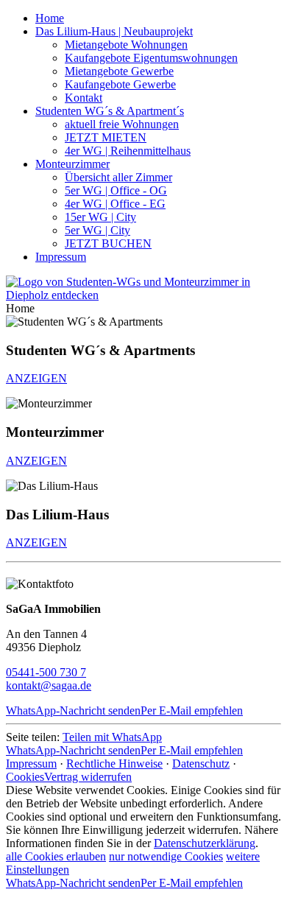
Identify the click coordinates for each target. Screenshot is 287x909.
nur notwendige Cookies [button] (166, 856)
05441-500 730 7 (46, 672)
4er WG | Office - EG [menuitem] (115, 203)
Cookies (25, 777)
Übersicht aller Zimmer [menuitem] (118, 177)
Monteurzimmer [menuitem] (72, 164)
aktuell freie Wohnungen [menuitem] (122, 124)
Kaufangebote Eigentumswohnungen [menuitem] (151, 58)
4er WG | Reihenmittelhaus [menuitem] (128, 150)
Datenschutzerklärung (204, 843)
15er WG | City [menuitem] (100, 217)
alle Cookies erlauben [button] (56, 856)
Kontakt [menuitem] (83, 97)
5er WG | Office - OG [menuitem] (116, 190)
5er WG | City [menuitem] (97, 230)
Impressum (31, 763)
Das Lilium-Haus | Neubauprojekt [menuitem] (114, 31)
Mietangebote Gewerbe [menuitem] (119, 71)
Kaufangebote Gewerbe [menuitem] (120, 84)
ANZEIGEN (36, 378)
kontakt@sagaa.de (48, 685)
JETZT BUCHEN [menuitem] (108, 243)
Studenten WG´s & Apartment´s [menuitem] (109, 111)
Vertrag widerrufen (88, 777)
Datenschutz (201, 763)
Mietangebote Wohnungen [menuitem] (126, 44)
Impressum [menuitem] (60, 256)
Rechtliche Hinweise (114, 763)
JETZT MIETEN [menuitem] (105, 137)
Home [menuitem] (49, 18)
